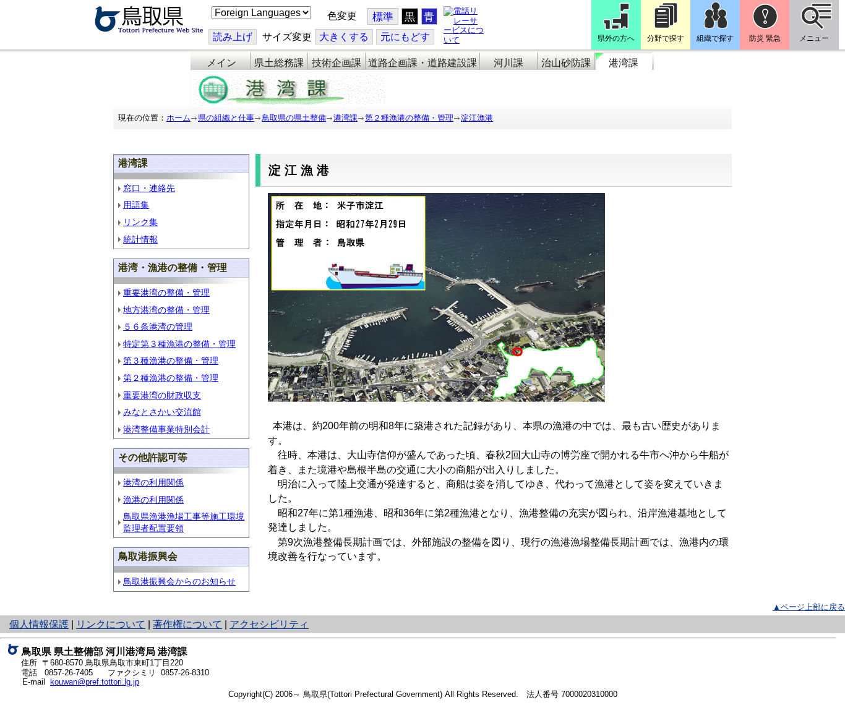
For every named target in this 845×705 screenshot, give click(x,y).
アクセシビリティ (269, 624)
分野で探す (665, 38)
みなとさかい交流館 (162, 412)
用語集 (136, 205)
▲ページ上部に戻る (809, 607)
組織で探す (715, 38)
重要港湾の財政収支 (162, 395)
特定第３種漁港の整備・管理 (179, 344)
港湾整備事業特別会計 (166, 429)
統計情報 (140, 239)
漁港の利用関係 (153, 500)
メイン (221, 63)
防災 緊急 (765, 38)
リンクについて (110, 624)
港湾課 (623, 63)
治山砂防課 (566, 63)
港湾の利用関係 (153, 482)
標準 (382, 17)
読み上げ (232, 37)
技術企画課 (336, 63)
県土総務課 (279, 63)
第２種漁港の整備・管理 (409, 117)
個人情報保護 (39, 624)
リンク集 (140, 222)
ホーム (178, 117)
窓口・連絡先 (149, 188)
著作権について (187, 624)
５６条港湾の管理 (157, 326)
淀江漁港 (477, 117)
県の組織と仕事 (226, 117)
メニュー (814, 38)
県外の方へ (616, 38)
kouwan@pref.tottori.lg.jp (94, 681)
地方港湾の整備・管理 (166, 310)
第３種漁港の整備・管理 (170, 360)
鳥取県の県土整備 (294, 117)
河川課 (508, 63)
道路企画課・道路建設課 (422, 63)
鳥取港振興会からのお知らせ (179, 581)
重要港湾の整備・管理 (166, 292)
